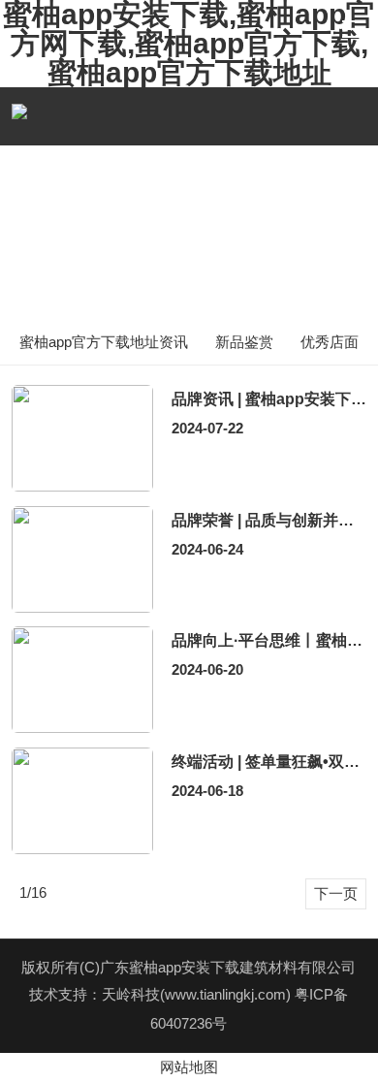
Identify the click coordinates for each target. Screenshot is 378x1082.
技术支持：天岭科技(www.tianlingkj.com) (162, 994)
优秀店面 (329, 342)
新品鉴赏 (244, 342)
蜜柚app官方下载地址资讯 (103, 342)
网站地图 (189, 1067)
